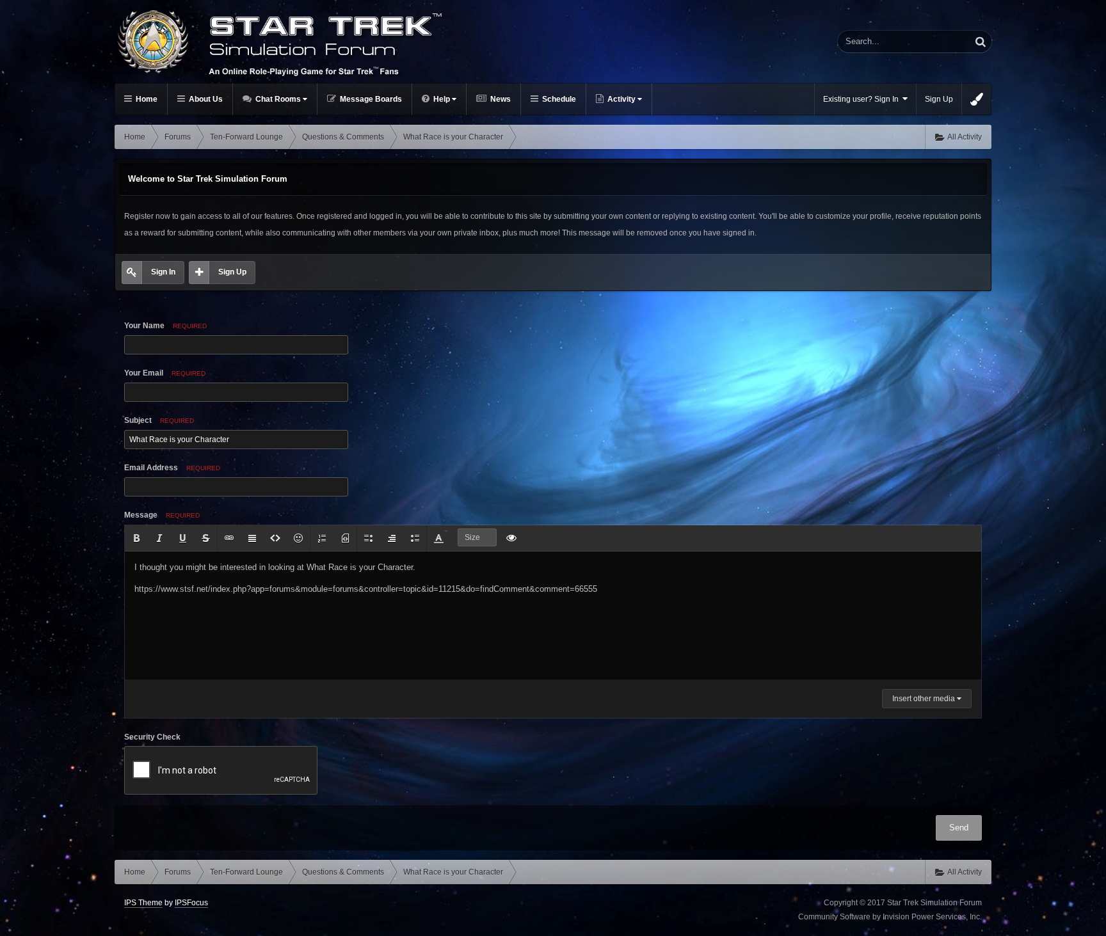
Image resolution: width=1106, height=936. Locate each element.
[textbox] (553, 615)
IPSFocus (191, 902)
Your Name (165, 325)
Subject (159, 420)
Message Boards (370, 99)
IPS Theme (143, 902)
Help (441, 99)
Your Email (164, 373)
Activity (621, 99)
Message (162, 515)
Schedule (558, 99)
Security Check (152, 737)
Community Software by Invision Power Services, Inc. (890, 916)
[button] (136, 538)
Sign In (163, 271)
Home (145, 99)
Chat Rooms (278, 99)
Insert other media (924, 698)
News (499, 99)
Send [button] (958, 827)
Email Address (172, 467)
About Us (205, 99)
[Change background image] (976, 99)
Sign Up (939, 99)
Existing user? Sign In (862, 99)
